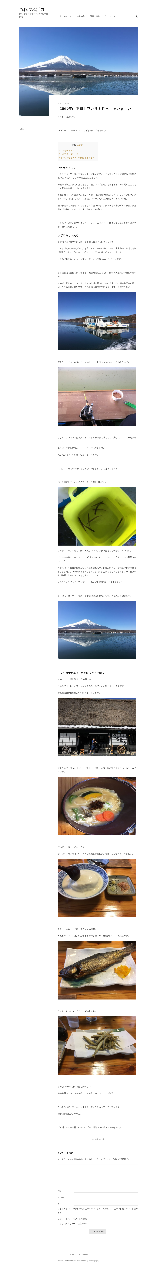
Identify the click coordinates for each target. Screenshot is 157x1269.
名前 (60, 1191)
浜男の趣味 (95, 16)
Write (84, 1260)
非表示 (79, 145)
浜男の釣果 (99, 1139)
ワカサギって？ (66, 150)
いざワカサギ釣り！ (68, 154)
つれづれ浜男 (31, 9)
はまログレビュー (65, 16)
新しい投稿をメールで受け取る (73, 1223)
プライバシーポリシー (78, 1254)
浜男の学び (82, 16)
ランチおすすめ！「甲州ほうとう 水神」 (77, 157)
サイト (60, 1203)
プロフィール (109, 16)
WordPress (71, 1260)
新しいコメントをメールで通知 (73, 1218)
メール (61, 1197)
